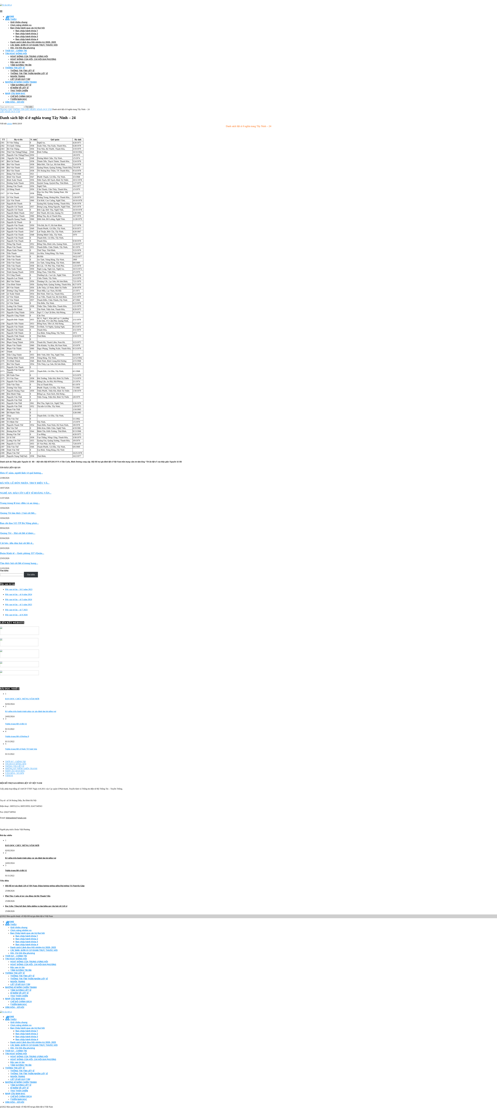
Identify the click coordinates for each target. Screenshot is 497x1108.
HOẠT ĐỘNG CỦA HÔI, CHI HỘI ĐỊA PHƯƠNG (33, 59)
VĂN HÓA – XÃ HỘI (14, 102)
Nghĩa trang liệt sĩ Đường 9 (17, 736)
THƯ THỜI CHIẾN (19, 90)
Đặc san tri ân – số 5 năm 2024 (18, 599)
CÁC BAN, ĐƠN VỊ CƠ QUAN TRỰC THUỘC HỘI (34, 45)
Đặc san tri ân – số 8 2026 (16, 615)
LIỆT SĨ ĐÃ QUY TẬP (20, 79)
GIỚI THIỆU (11, 19)
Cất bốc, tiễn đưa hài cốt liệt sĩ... (17, 543)
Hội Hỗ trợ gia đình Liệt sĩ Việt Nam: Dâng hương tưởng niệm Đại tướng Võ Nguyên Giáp (45, 886)
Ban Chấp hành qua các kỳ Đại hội (27, 27)
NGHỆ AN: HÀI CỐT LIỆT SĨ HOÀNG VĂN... (25, 493)
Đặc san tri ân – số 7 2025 (16, 610)
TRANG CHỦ (6, 109)
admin (9, 124)
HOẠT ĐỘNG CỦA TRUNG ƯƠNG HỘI (29, 56)
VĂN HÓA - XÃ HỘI (14, 773)
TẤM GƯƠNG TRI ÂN (20, 65)
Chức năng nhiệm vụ (21, 25)
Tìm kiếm (4, 570)
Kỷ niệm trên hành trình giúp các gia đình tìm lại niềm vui (30, 711)
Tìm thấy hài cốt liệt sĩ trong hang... (19, 563)
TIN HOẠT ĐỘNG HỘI (16, 53)
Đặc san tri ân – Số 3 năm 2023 (18, 589)
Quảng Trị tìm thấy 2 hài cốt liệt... (18, 513)
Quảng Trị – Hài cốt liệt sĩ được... (17, 533)
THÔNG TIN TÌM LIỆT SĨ (22, 70)
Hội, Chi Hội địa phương (22, 47)
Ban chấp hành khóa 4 (27, 39)
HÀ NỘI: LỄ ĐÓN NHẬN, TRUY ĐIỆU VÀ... (24, 483)
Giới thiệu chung (18, 22)
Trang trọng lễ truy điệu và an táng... (20, 503)
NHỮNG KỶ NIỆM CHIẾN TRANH (21, 768)
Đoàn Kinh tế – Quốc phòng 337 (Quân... (22, 553)
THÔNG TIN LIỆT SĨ (15, 67)
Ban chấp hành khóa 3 (27, 36)
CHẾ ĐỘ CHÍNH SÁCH (21, 96)
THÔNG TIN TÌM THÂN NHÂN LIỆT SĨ (29, 73)
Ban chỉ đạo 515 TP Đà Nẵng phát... (19, 523)
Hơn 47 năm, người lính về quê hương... (21, 472)
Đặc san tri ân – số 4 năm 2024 (18, 594)
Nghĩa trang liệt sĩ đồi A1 (16, 724)
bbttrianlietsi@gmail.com (16, 818)
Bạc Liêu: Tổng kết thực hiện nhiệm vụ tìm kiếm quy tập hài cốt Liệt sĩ (36, 906)
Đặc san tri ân (17, 62)
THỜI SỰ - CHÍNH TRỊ (15, 761)
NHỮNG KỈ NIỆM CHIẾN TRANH (21, 82)
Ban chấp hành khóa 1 (27, 30)
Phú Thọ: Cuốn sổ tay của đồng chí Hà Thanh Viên (27, 896)
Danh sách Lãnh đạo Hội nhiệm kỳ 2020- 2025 (33, 42)
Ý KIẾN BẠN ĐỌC (18, 99)
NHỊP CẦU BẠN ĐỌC (15, 93)
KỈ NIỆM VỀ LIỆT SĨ (19, 87)
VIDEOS (9, 775)
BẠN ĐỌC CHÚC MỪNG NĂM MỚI (22, 699)
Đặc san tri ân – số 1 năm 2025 (18, 604)
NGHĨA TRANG (17, 76)
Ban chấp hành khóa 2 (27, 33)
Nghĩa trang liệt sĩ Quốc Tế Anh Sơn (21, 749)
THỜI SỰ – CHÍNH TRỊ (16, 50)
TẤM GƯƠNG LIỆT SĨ (20, 84)
